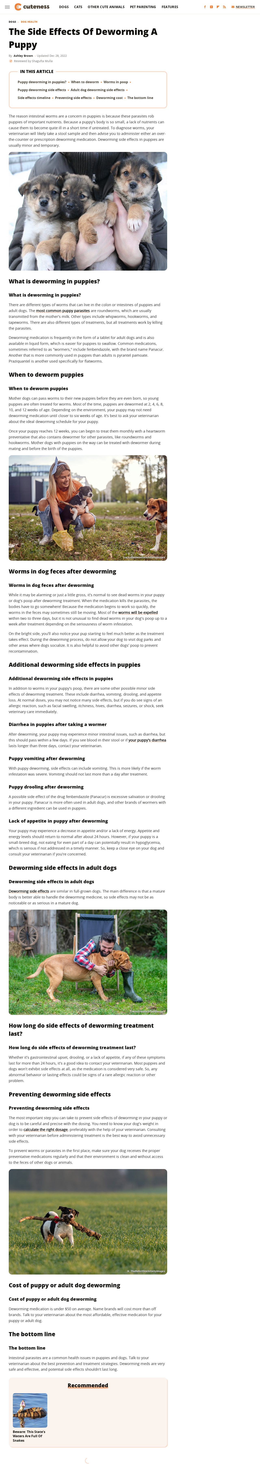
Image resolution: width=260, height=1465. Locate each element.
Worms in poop (116, 82)
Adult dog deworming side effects (98, 90)
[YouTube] (211, 7)
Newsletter (245, 7)
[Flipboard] (218, 7)
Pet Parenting (143, 7)
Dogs (64, 7)
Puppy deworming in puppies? (42, 82)
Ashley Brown (23, 56)
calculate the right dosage (46, 1129)
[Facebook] (205, 7)
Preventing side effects (73, 98)
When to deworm (85, 82)
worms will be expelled (138, 612)
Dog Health (29, 22)
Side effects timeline (34, 98)
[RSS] (224, 7)
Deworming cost (109, 98)
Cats (78, 7)
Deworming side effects (29, 891)
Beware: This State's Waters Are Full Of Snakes (29, 1436)
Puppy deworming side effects (42, 90)
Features (170, 7)
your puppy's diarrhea (147, 740)
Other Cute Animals (106, 7)
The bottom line (140, 98)
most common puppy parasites (63, 310)
